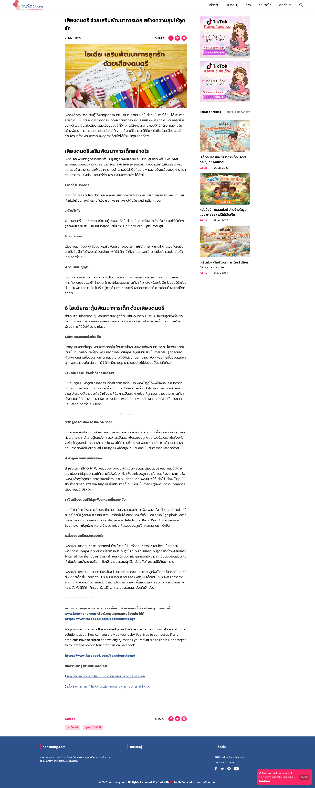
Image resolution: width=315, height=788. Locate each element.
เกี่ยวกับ (214, 4)
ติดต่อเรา (285, 4)
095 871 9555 (227, 762)
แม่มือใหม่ (72, 727)
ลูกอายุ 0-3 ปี (93, 727)
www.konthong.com (80, 613)
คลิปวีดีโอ (265, 4)
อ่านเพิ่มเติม (264, 780)
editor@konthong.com (234, 757)
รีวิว (248, 4)
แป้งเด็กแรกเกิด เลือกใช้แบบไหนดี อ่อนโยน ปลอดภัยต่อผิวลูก (105, 676)
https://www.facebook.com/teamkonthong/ (100, 618)
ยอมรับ (304, 777)
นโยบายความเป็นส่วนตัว (202, 782)
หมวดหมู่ (232, 4)
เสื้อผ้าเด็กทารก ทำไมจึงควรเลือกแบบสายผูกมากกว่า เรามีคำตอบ (108, 686)
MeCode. (183, 782)
